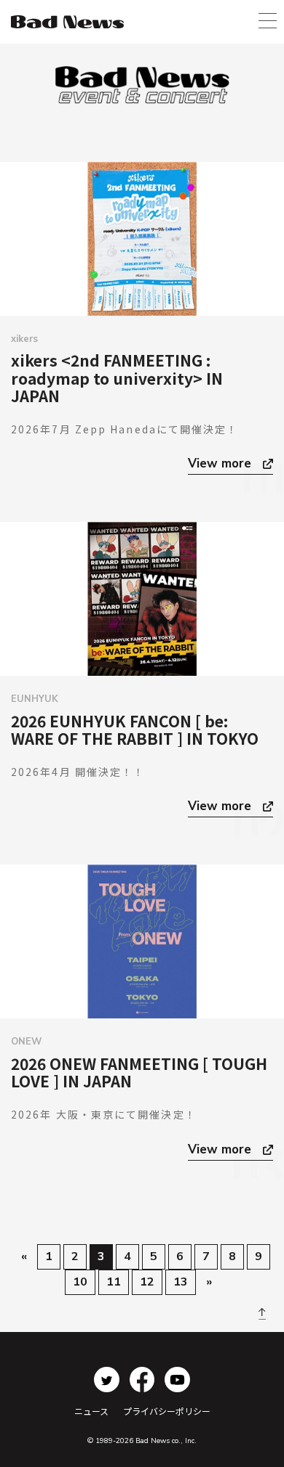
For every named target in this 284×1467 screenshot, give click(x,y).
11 (113, 1282)
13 (180, 1282)
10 (80, 1282)
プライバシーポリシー (166, 1411)
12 (147, 1282)
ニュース (91, 1411)
